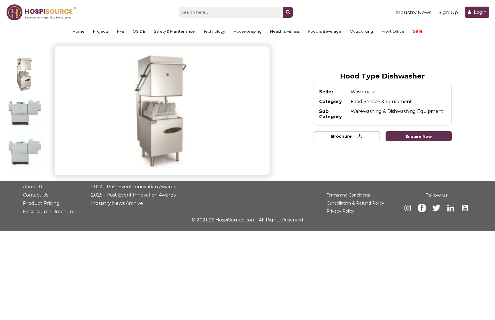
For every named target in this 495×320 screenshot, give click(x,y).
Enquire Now (418, 136)
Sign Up (448, 12)
